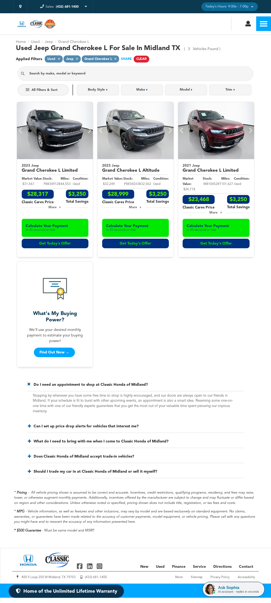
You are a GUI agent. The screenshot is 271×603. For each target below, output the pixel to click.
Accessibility (246, 577)
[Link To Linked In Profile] (90, 566)
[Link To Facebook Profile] (80, 566)
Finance (179, 567)
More (52, 207)
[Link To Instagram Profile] (99, 566)
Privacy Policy (220, 577)
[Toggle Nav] (263, 23)
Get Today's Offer (55, 243)
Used (160, 567)
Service (199, 567)
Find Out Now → (54, 352)
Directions (222, 567)
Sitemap (196, 577)
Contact (246, 567)
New (144, 567)
